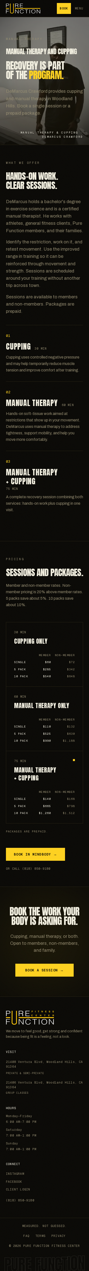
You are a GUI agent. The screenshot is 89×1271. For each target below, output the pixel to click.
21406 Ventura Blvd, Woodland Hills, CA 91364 (44, 1087)
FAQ (26, 1236)
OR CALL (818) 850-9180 (28, 869)
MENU (79, 8)
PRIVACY (58, 1236)
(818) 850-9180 (20, 1200)
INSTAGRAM (15, 1174)
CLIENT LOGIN (18, 1189)
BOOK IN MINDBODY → (35, 854)
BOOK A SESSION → (44, 970)
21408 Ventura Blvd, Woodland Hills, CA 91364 (44, 1064)
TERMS (40, 1236)
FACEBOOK (14, 1182)
